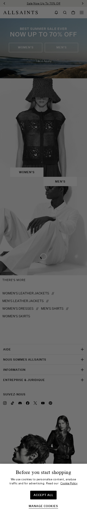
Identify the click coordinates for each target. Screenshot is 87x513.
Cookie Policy (68, 483)
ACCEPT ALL (43, 495)
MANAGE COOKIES (43, 506)
